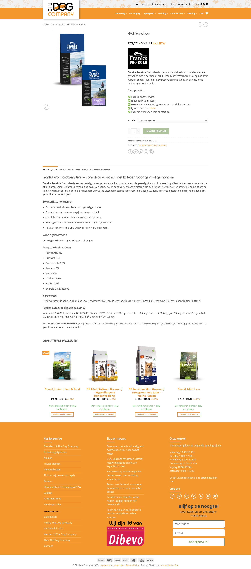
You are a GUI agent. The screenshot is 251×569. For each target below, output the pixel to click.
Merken (145, 4)
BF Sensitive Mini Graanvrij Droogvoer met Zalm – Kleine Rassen (146, 391)
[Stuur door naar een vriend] (140, 151)
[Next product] (200, 24)
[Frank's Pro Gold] (138, 58)
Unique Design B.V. (169, 565)
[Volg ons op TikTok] (198, 4)
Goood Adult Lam (189, 389)
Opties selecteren (62, 414)
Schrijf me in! (198, 542)
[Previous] (43, 384)
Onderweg (120, 13)
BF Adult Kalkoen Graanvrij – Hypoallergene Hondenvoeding (104, 391)
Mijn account (183, 4)
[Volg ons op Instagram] (196, 4)
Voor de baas (176, 13)
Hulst (153, 108)
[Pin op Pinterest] (146, 151)
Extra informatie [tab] (70, 169)
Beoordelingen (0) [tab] (100, 169)
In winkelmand (156, 131)
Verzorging (134, 13)
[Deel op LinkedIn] (151, 151)
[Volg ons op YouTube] (207, 4)
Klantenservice (159, 4)
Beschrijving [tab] (50, 169)
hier (172, 481)
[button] (137, 4)
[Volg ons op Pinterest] (204, 4)
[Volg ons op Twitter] (201, 4)
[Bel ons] (201, 496)
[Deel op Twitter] (135, 151)
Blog (172, 4)
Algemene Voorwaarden (112, 565)
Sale (201, 13)
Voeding (191, 13)
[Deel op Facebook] (130, 151)
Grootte (131, 120)
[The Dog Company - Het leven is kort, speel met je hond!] (61, 9)
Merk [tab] (85, 169)
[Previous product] (205, 24)
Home (46, 24)
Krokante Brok (76, 24)
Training (162, 13)
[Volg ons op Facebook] (193, 4)
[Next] (208, 384)
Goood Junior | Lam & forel (62, 389)
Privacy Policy (132, 565)
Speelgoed (149, 13)
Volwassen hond (159, 145)
